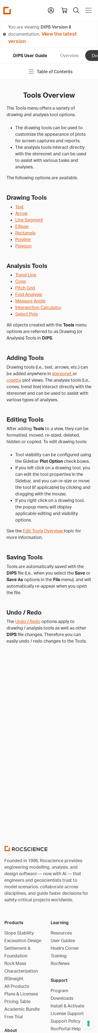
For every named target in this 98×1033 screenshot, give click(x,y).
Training (59, 955)
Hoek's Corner (65, 948)
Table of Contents (54, 71)
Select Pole (26, 314)
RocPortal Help (66, 1028)
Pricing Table (17, 1001)
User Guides (63, 940)
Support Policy (65, 1021)
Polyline (23, 239)
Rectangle (25, 233)
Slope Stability (19, 933)
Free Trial (13, 1016)
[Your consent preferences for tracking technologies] (88, 1023)
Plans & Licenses (21, 994)
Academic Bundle (22, 1009)
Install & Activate (67, 1006)
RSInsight (13, 978)
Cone (20, 281)
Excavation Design (22, 940)
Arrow (21, 213)
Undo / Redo (27, 621)
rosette (14, 380)
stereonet (62, 373)
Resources (61, 933)
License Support (67, 1013)
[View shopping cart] (64, 10)
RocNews (60, 963)
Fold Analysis (28, 294)
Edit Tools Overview (43, 531)
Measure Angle (30, 301)
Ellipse (22, 226)
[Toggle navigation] (88, 10)
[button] (51, 10)
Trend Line (25, 274)
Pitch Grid (25, 288)
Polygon (23, 246)
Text (19, 206)
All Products (16, 986)
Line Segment (29, 220)
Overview (69, 55)
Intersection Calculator (38, 307)
